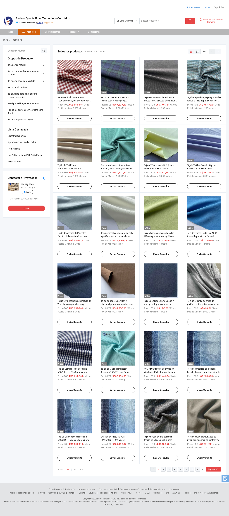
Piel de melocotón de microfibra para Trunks (25, 111)
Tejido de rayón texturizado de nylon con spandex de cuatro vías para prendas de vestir (203, 440)
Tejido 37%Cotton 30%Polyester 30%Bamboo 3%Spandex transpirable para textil (159, 168)
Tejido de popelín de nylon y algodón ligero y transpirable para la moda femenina (117, 304)
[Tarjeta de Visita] (44, 178)
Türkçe (186, 492)
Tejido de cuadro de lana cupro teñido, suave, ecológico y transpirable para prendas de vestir (117, 100)
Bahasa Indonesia (211, 492)
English (31, 492)
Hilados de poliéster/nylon (20, 119)
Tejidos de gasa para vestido (21, 80)
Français (71, 492)
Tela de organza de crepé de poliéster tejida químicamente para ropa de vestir (203, 304)
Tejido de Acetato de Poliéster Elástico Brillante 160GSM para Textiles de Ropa (72, 236)
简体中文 (41, 492)
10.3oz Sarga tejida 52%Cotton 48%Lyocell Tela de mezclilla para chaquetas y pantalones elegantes (160, 372)
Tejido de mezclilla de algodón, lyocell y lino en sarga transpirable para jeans (203, 372)
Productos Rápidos (158, 489)
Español (82, 492)
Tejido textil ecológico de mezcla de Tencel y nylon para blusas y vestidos (74, 304)
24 (68, 469)
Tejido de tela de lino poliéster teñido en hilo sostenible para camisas (158, 440)
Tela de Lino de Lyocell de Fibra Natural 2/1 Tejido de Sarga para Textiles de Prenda (73, 440)
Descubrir (74, 31)
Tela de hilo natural (17, 64)
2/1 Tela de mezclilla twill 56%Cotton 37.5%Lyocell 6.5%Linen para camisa (112, 440)
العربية (147, 492)
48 (81, 469)
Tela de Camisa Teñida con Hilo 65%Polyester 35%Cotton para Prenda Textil (72, 372)
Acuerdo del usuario (87, 489)
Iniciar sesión (193, 7)
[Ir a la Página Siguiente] (218, 51)
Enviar (27, 208)
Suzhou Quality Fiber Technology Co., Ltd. (42, 18)
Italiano (114, 492)
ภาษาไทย (176, 492)
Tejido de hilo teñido (17, 87)
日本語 (62, 492)
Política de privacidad (108, 489)
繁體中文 (52, 492)
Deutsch (92, 492)
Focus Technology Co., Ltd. (108, 498)
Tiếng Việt (196, 492)
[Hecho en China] (23, 6)
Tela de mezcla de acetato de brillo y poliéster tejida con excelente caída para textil (117, 236)
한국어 (138, 492)
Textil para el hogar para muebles (24, 103)
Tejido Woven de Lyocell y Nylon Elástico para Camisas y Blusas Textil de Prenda (159, 236)
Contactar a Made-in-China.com (133, 489)
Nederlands (157, 492)
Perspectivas (174, 489)
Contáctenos (94, 31)
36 (75, 469)
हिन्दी (167, 492)
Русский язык (126, 492)
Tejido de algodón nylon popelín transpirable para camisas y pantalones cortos (159, 304)
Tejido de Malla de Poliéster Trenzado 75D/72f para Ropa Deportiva (115, 372)
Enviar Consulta (74, 118)
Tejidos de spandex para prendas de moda (23, 73)
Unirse (207, 7)
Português (103, 492)
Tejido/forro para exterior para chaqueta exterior (22, 95)
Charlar (28, 192)
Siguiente (212, 469)
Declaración (70, 489)
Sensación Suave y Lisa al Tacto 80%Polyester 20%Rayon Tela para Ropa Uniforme (117, 168)
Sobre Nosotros (52, 31)
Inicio (10, 31)
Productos (31, 31)
